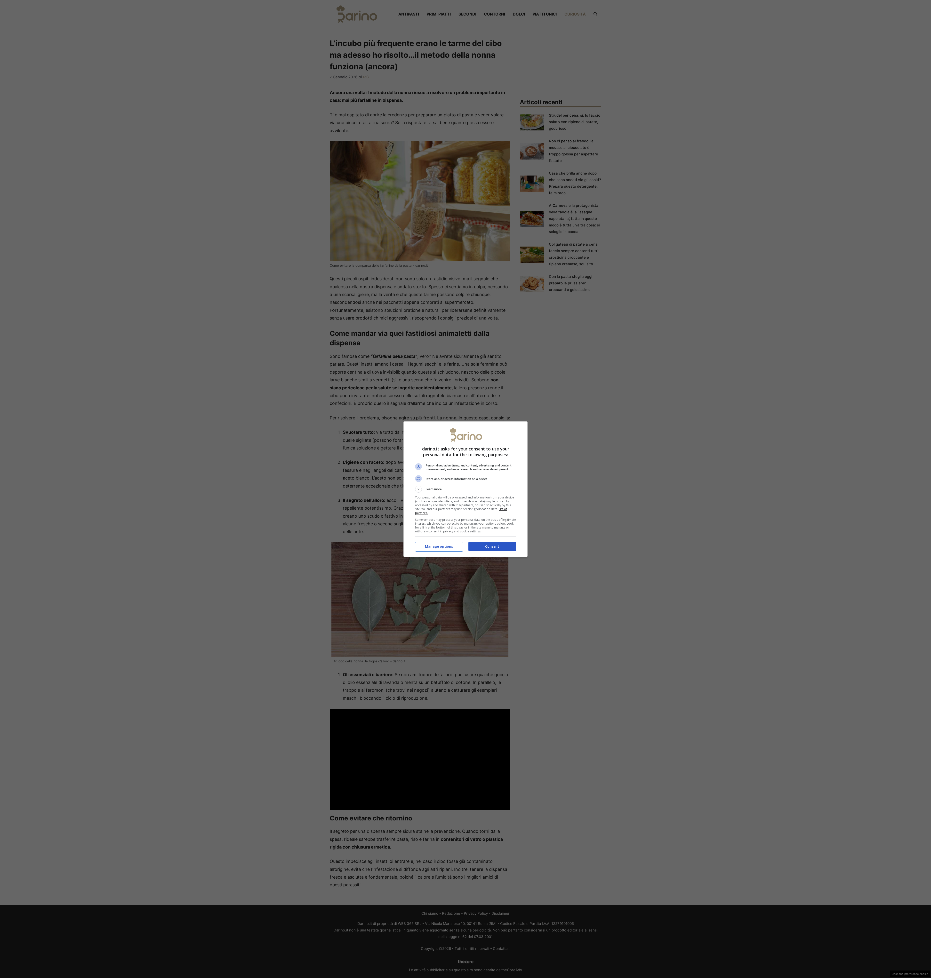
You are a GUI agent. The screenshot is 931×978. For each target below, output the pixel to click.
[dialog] (465, 489)
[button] (465, 489)
